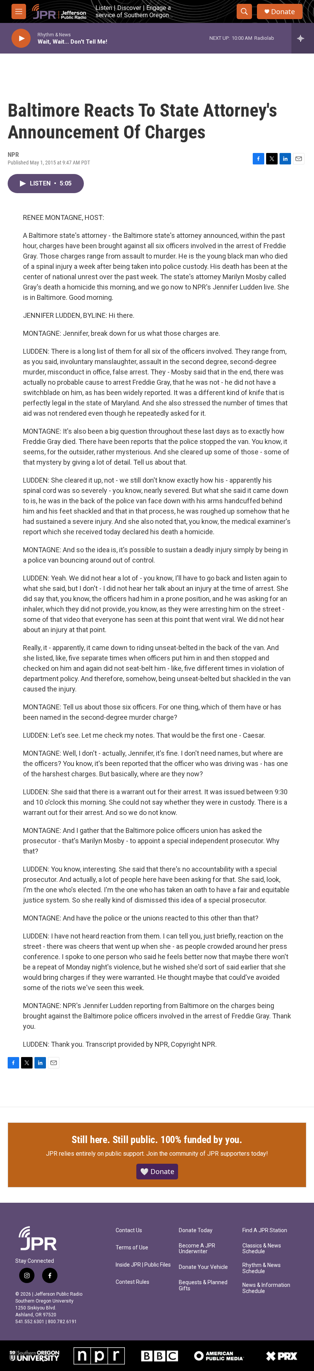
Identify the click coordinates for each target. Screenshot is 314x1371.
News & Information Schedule (266, 1288)
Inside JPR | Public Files (143, 1265)
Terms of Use (132, 1248)
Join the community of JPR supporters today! (207, 1153)
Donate (283, 12)
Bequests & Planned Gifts (203, 1285)
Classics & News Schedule (261, 1249)
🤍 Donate (157, 1171)
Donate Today (196, 1230)
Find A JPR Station (264, 1230)
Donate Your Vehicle (203, 1267)
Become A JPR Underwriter (197, 1249)
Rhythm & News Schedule (261, 1268)
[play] (21, 38)
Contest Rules (132, 1282)
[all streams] (302, 38)
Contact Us (129, 1230)
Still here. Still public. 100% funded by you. (157, 1139)
